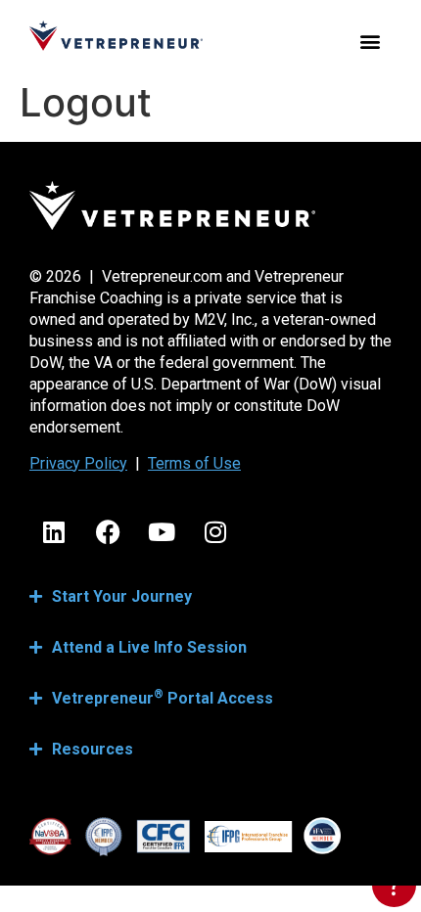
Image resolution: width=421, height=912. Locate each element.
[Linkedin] (53, 532)
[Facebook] (107, 532)
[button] (369, 40)
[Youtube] (161, 532)
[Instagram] (215, 532)
